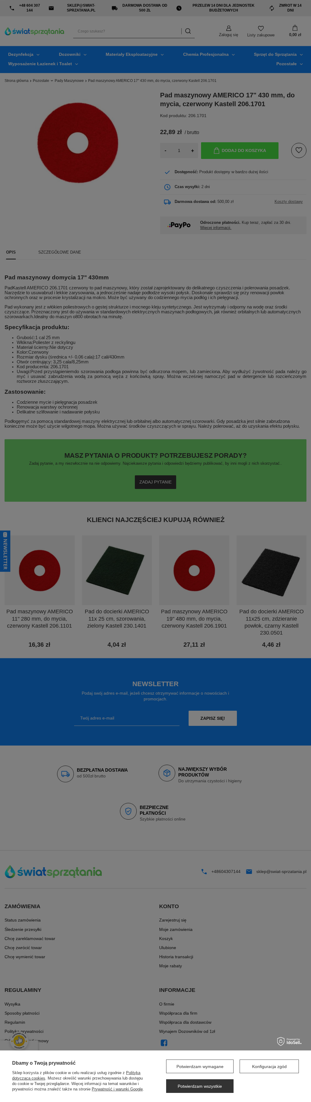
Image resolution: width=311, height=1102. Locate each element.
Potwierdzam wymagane (200, 1066)
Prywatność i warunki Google (117, 1089)
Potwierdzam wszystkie (200, 1086)
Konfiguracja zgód (269, 1066)
